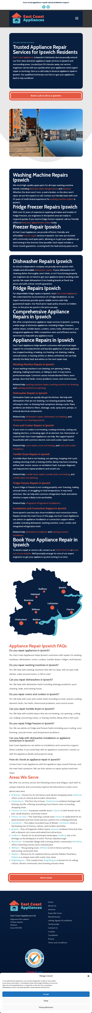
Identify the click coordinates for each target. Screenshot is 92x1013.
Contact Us (53, 928)
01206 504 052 (62, 550)
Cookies (51, 931)
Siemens (67, 188)
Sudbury (15, 835)
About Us (52, 906)
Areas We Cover (55, 913)
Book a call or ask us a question (46, 95)
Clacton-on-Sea (19, 810)
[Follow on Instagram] (48, 7)
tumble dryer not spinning (25, 477)
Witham (15, 848)
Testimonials (53, 924)
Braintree (15, 795)
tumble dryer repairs (35, 474)
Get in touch (46, 877)
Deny (46, 1001)
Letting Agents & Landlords (60, 920)
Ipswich (14, 829)
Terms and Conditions (57, 942)
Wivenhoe (16, 841)
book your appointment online (36, 222)
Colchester (16, 823)
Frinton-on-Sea (18, 816)
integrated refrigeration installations (43, 503)
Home (50, 902)
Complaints (53, 935)
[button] (88, 976)
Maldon (15, 854)
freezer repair (29, 235)
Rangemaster (51, 188)
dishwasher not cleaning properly (28, 420)
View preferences (46, 1007)
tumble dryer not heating (58, 474)
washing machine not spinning (31, 388)
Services (51, 909)
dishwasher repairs (43, 270)
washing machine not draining (64, 384)
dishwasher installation (36, 532)
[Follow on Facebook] (44, 7)
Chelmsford (17, 801)
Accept (46, 994)
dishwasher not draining (55, 416)
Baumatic (33, 188)
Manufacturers (54, 917)
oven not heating (46, 445)
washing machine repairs (61, 199)
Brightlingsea (17, 860)
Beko (41, 188)
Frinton (58, 816)
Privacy (51, 939)
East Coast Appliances (23, 57)
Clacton (57, 810)
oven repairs (31, 445)
